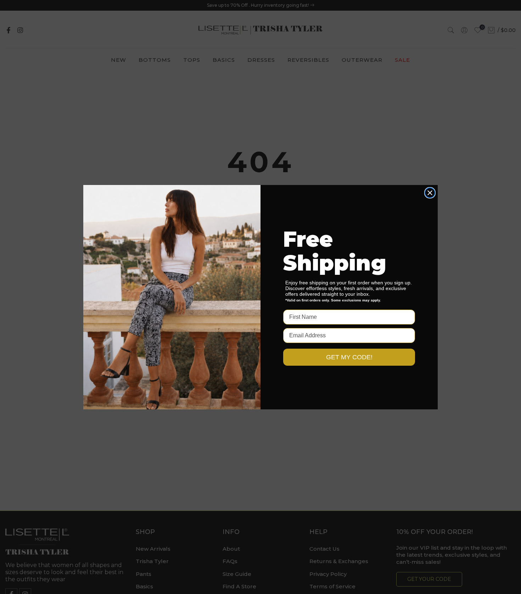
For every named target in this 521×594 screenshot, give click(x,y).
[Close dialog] (430, 193)
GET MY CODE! (349, 357)
